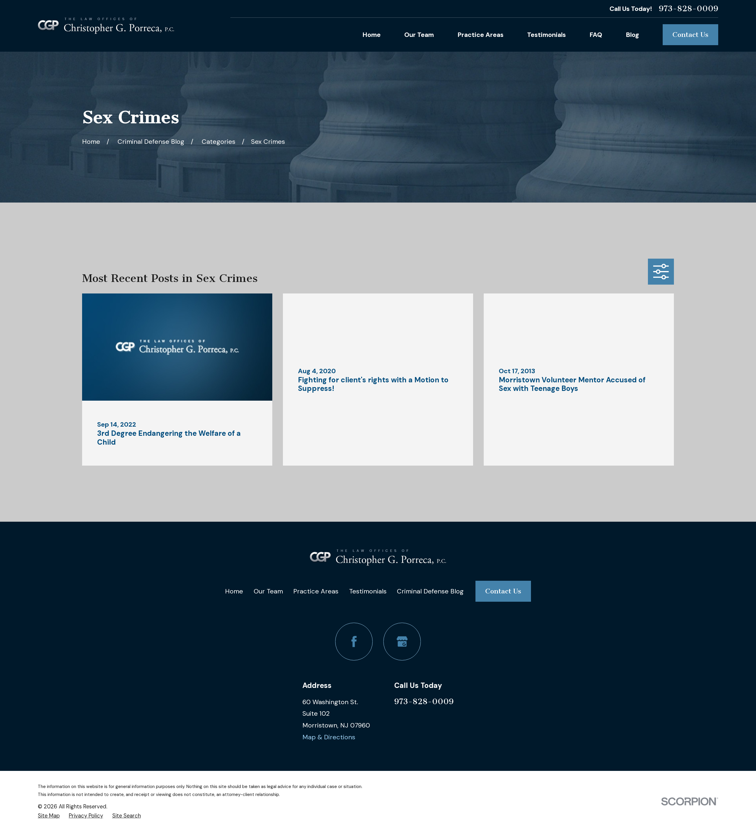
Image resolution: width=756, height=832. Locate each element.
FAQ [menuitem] (595, 34)
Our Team (268, 591)
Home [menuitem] (371, 34)
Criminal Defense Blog (430, 591)
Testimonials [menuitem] (546, 34)
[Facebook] (354, 641)
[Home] (106, 25)
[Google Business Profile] (402, 641)
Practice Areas (315, 591)
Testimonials (368, 591)
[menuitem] (49, 816)
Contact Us (690, 34)
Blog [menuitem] (632, 34)
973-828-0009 (688, 8)
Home (234, 591)
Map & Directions (328, 737)
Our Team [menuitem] (419, 34)
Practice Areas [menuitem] (480, 34)
